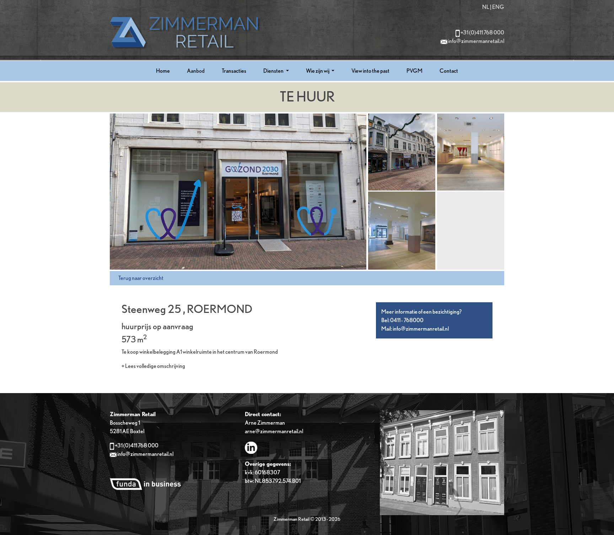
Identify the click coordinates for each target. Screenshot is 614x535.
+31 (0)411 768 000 (482, 32)
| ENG (497, 7)
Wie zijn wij (318, 70)
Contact (449, 70)
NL (485, 7)
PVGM (414, 70)
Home (163, 70)
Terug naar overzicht (140, 278)
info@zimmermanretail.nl (476, 41)
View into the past (370, 70)
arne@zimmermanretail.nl (274, 431)
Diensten (273, 70)
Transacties (234, 70)
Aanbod (196, 70)
